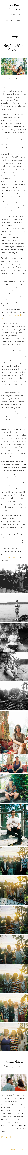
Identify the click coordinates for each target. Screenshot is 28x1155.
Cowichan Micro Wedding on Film (14, 1064)
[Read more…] (6, 1137)
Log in (14, 1151)
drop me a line (9, 557)
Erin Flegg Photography (14, 6)
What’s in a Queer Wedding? (14, 48)
